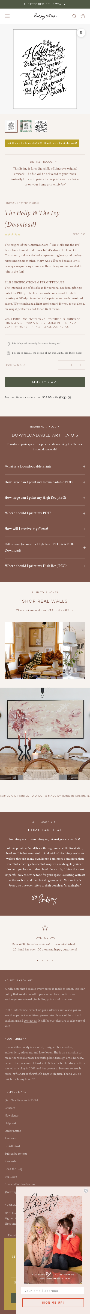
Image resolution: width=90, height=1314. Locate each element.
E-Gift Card (12, 1146)
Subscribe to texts (16, 1154)
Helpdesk (11, 1123)
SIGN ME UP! (53, 1302)
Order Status (13, 1131)
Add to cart (45, 382)
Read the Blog (13, 1169)
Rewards (10, 1161)
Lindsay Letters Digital (22, 203)
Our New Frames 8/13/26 (21, 1100)
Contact (10, 1108)
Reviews (10, 1138)
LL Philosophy (42, 822)
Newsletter (11, 1116)
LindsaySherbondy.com (20, 1184)
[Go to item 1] (11, 126)
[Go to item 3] (40, 126)
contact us (61, 326)
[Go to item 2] (25, 126)
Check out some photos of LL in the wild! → (45, 610)
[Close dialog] (86, 1190)
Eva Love (11, 1177)
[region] (45, 938)
